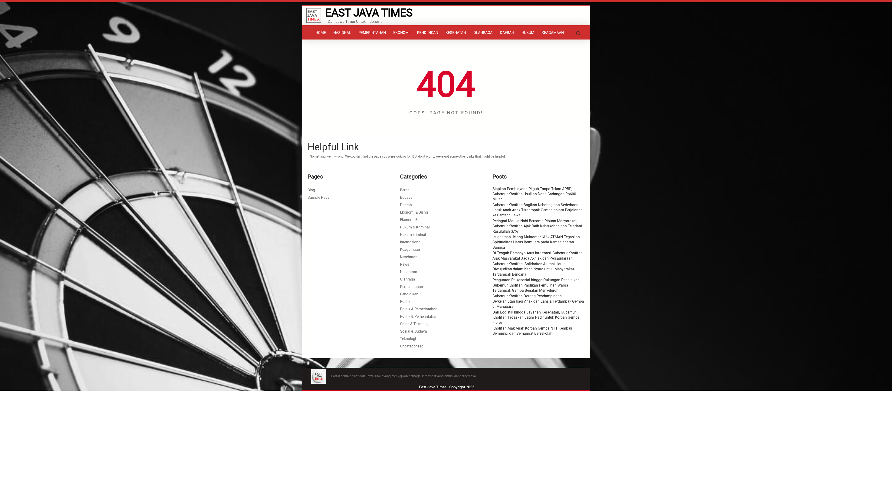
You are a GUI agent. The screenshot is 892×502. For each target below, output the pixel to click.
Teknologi (408, 339)
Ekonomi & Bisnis (414, 212)
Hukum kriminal (413, 234)
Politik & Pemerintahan (418, 309)
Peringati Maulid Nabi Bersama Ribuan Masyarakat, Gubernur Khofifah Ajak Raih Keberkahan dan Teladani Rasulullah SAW (537, 226)
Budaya (406, 197)
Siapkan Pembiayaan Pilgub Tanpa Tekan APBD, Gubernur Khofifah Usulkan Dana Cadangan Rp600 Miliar (534, 194)
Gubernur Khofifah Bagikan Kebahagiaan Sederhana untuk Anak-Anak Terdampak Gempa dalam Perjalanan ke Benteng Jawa (537, 210)
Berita (405, 190)
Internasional (410, 242)
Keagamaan (410, 249)
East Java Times (368, 12)
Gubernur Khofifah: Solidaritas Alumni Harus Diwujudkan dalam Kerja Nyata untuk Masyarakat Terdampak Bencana (533, 269)
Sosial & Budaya (413, 331)
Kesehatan (408, 257)
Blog (311, 190)
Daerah (406, 205)
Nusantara (408, 272)
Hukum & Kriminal (415, 227)
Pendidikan (409, 294)
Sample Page (318, 197)
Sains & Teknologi (415, 324)
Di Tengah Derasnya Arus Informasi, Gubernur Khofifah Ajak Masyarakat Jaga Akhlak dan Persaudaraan (537, 255)
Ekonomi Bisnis (412, 220)
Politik (405, 301)
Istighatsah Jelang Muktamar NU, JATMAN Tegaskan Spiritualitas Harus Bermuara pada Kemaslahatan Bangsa (536, 242)
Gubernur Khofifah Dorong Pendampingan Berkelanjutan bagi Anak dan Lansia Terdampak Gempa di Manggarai (538, 301)
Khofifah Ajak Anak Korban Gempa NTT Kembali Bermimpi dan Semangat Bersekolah (532, 331)
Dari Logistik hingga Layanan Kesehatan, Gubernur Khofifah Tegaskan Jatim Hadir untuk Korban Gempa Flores (536, 317)
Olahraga (407, 279)
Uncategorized (411, 346)
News (404, 264)
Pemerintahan (411, 286)
